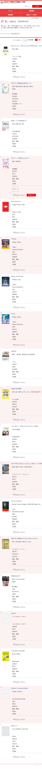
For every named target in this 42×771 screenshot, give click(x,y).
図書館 (14, 3)
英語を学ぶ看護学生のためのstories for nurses (24, 538)
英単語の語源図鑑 (16, 388)
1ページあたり (17, 40)
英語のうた (14, 726)
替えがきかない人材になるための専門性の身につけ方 (26, 46)
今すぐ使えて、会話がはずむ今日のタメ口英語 (24, 426)
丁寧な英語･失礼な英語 (18, 651)
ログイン (27, 6)
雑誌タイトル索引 (31, 15)
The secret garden (16, 501)
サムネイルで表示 (39, 40)
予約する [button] (31, 195)
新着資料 (10, 15)
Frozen (13, 313)
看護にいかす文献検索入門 (18, 120)
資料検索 (31, 11)
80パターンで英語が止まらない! (20, 158)
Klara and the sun (16, 201)
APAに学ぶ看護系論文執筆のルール (21, 83)
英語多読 (13, 351)
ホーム (10, 11)
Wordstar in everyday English (19, 688)
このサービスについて (37, 765)
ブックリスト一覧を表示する (11, 33)
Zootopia (13, 239)
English (37, 6)
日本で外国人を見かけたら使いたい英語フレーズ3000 (26, 463)
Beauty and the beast (17, 276)
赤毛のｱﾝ (13, 613)
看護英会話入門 (15, 576)
